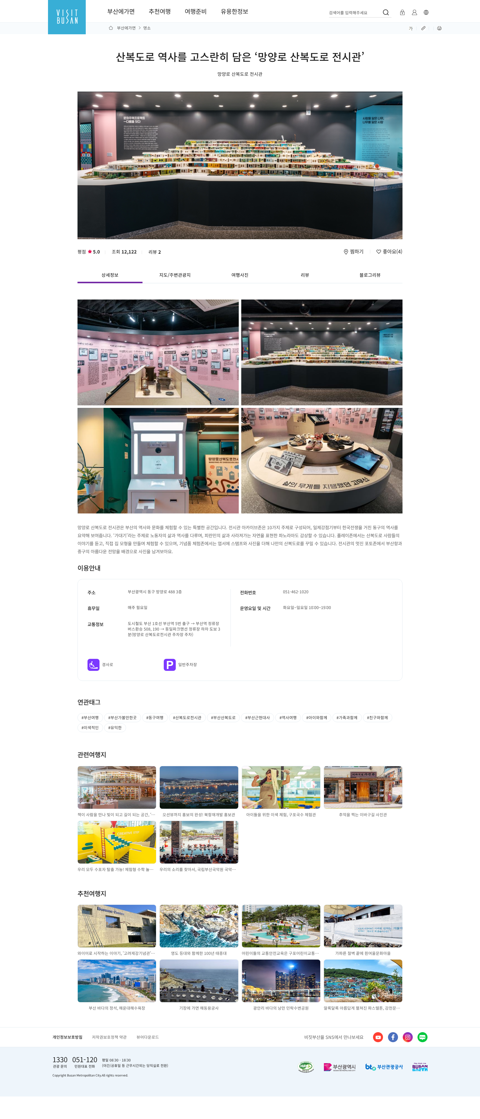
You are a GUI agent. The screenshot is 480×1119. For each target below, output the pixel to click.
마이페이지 (414, 12)
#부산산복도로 (223, 717)
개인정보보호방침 (67, 1037)
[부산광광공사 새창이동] (384, 1067)
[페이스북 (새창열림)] (393, 1037)
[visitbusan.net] (67, 21)
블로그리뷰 (370, 274)
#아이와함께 (316, 717)
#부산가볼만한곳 (122, 717)
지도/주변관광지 (175, 274)
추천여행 (160, 11)
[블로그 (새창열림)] (423, 1037)
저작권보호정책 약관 (109, 1037)
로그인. (402, 12)
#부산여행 (90, 717)
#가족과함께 (347, 717)
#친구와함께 (377, 717)
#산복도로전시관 (187, 717)
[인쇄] (439, 28)
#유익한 (115, 727)
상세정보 (110, 274)
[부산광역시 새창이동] (340, 1067)
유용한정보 (234, 11)
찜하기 (356, 252)
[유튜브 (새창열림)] (378, 1037)
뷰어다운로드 (147, 1037)
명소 (147, 28)
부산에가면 (121, 11)
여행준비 (196, 11)
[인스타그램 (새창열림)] (408, 1037)
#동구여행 (155, 717)
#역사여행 (288, 717)
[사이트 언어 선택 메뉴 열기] (426, 12)
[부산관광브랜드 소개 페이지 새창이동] (420, 1067)
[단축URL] (424, 28)
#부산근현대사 (257, 717)
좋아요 (391, 252)
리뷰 (154, 251)
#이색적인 (90, 727)
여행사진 (240, 274)
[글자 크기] (411, 28)
